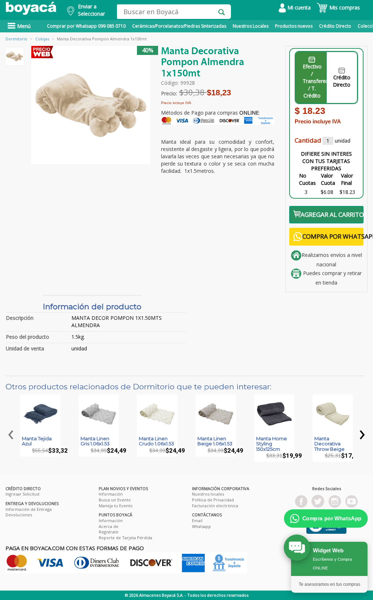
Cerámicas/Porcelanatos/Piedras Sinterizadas (179, 26)
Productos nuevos (294, 26)
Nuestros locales (208, 494)
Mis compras (344, 7)
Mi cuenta (298, 7)
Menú (23, 26)
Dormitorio (16, 38)
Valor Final (347, 179)
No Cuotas (307, 179)
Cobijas (42, 38)
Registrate (108, 532)
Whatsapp (201, 526)
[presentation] (11, 432)
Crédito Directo (335, 26)
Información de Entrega (28, 509)
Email (197, 520)
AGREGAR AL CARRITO (332, 214)
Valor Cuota (328, 179)
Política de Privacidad (213, 499)
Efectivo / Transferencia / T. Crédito (314, 81)
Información (111, 494)
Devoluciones (18, 514)
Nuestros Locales (250, 26)
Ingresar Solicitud (22, 494)
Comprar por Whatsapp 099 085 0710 (86, 26)
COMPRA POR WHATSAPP (333, 236)
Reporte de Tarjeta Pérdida (125, 537)
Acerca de (108, 526)
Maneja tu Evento (116, 505)
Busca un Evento (115, 499)
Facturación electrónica (215, 505)
